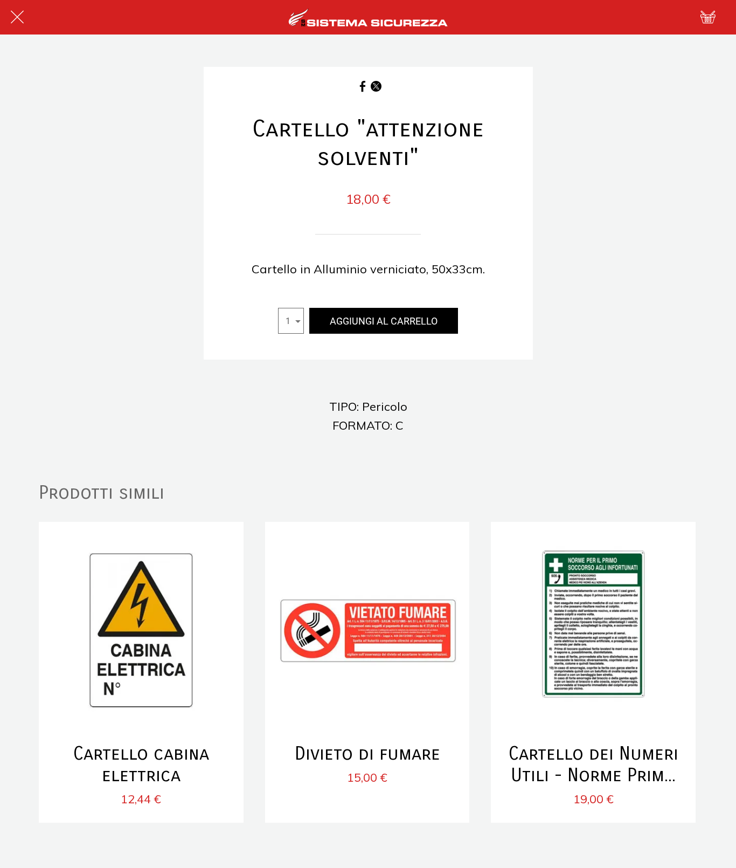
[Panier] (708, 17)
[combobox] (291, 321)
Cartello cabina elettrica (141, 764)
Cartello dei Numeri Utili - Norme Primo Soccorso (593, 764)
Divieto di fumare (367, 753)
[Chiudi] (17, 17)
